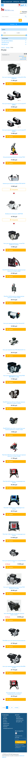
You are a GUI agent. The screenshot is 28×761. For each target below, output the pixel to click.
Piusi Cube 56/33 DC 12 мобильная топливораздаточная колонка (14, 693)
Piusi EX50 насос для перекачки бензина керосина (14, 640)
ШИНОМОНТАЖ (5, 42)
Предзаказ (15, 189)
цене (23, 57)
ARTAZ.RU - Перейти (19, 1)
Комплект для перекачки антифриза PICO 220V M (14, 183)
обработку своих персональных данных (20, 749)
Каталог (12, 24)
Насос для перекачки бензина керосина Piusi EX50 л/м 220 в (14, 667)
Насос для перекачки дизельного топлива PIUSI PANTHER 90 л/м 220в (14, 376)
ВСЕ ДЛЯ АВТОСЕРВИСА (7, 41)
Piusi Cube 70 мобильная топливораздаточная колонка (14, 508)
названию (22, 59)
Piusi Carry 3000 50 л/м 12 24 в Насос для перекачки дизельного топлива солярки (14, 455)
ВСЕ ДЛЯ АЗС (5, 44)
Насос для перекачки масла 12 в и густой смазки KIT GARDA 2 (14, 104)
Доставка (5, 718)
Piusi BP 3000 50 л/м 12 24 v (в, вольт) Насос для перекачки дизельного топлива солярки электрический (14, 429)
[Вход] (25, 5)
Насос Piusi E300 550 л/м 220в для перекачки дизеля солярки (14, 614)
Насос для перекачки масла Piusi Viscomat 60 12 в (14, 349)
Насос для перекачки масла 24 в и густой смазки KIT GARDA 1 (14, 130)
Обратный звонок (20, 20)
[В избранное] (3, 83)
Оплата (4, 720)
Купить (11, 84)
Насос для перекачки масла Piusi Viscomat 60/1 (14, 323)
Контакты (5, 721)
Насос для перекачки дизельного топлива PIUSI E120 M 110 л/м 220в (14, 587)
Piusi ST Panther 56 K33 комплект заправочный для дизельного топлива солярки (14, 270)
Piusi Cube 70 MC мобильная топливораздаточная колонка (14, 534)
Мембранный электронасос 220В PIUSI (14, 213)
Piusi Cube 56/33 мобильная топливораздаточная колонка (14, 482)
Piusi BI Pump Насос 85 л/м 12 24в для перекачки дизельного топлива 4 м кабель (14, 402)
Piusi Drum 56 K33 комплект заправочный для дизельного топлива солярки (14, 297)
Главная (5, 717)
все (12, 707)
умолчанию (21, 56)
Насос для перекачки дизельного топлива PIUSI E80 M (14, 561)
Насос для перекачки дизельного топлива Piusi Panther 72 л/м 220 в (14, 244)
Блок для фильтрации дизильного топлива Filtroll (14, 157)
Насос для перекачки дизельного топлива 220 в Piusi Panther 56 (14, 77)
